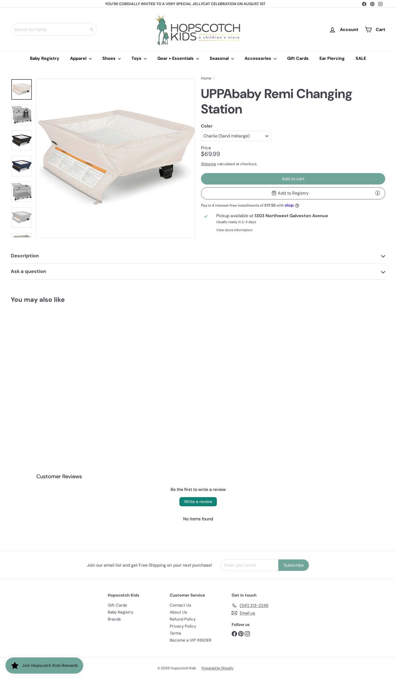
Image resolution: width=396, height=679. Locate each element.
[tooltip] (378, 193)
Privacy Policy (183, 626)
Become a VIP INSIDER (190, 640)
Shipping (208, 163)
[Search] (91, 29)
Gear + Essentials (176, 58)
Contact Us (180, 605)
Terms (175, 633)
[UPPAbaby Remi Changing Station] (40, 358)
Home (206, 78)
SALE (361, 58)
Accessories (258, 58)
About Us (178, 612)
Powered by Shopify (217, 668)
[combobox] (54, 29)
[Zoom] (116, 158)
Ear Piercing (332, 58)
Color (207, 125)
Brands (114, 619)
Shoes (109, 58)
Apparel (79, 58)
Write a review (198, 501)
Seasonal (220, 58)
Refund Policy (183, 619)
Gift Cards (298, 58)
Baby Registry (44, 58)
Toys (137, 58)
